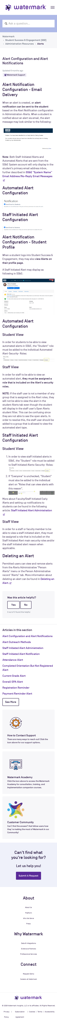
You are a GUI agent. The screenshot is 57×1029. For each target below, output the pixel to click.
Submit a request (28, 875)
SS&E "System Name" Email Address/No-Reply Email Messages (27, 174)
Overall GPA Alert (12, 681)
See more (10, 702)
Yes (13, 604)
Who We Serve (28, 918)
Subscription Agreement (20, 1014)
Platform (28, 913)
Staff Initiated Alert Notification (21, 654)
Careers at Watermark (28, 979)
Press (28, 924)
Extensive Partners (28, 949)
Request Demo (28, 974)
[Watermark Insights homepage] (28, 998)
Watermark (8, 36)
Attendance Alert (12, 660)
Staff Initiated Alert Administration (22, 648)
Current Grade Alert (14, 675)
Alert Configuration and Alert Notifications (27, 636)
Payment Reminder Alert (17, 693)
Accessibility (50, 1012)
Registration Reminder (15, 687)
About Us (28, 907)
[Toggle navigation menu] (52, 7)
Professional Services (28, 954)
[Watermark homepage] (25, 7)
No (26, 604)
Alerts (40, 43)
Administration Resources (19, 43)
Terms (40, 1012)
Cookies (32, 1012)
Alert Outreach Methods (16, 642)
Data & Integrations (28, 943)
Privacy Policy (6, 1014)
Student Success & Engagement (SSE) (26, 40)
